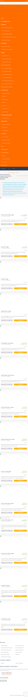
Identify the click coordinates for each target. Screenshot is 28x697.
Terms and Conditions (6, 158)
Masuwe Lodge (4, 279)
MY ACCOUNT (3, 168)
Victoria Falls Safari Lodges (7, 33)
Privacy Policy (4, 162)
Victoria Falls (4, 90)
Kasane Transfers (5, 136)
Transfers (3, 133)
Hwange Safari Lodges (6, 40)
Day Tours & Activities (6, 86)
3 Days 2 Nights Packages (7, 71)
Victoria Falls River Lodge (7, 407)
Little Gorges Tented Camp (7, 375)
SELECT (6, 224)
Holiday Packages (5, 65)
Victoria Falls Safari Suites (7, 503)
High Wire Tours (5, 99)
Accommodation (5, 21)
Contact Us (4, 165)
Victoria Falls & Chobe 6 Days (7, 83)
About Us (4, 155)
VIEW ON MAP (20, 224)
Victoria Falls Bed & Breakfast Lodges (9, 37)
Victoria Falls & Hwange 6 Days (8, 80)
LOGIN (14, 168)
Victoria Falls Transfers (6, 143)
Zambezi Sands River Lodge (7, 439)
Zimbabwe (3, 24)
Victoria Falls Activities (19, 645)
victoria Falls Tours (5, 108)
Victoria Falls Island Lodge (7, 214)
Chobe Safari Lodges (6, 46)
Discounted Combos (6, 93)
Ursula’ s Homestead (6, 471)
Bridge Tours (4, 96)
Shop (2, 146)
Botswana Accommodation (7, 49)
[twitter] (1, 681)
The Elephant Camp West (7, 343)
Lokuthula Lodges (5, 585)
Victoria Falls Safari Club (7, 520)
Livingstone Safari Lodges (7, 58)
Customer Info (5, 152)
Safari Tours (4, 102)
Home (2, 18)
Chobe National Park (6, 115)
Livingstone (4, 121)
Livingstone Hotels (5, 55)
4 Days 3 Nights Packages (7, 74)
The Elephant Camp (5, 619)
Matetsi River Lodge (6, 311)
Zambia (3, 52)
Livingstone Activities (6, 124)
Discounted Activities (19, 647)
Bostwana (3, 43)
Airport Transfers (18, 652)
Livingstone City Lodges (6, 61)
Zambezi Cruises (5, 111)
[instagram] (6, 681)
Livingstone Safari (5, 130)
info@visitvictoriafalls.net (7, 674)
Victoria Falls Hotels (6, 30)
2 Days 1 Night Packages (6, 68)
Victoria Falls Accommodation (7, 27)
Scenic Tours (4, 105)
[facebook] (3, 681)
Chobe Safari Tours (5, 118)
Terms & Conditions (19, 663)
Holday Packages (4, 645)
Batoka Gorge (4, 127)
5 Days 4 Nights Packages (7, 77)
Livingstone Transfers (6, 140)
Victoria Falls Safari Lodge (7, 553)
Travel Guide (4, 149)
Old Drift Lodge (5, 246)
